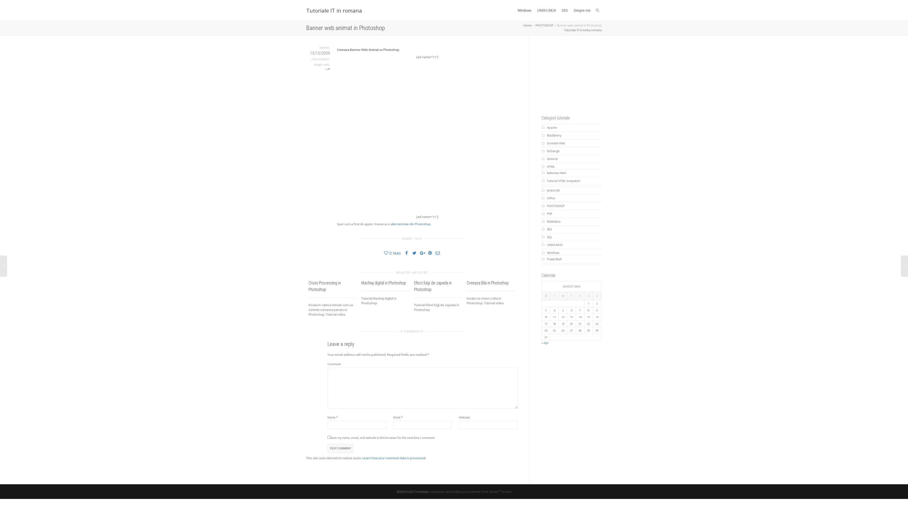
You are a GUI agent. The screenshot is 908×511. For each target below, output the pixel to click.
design (318, 64)
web (326, 64)
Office (551, 198)
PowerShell (554, 259)
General (552, 159)
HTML (551, 167)
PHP (549, 214)
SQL (549, 237)
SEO (565, 10)
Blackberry (554, 135)
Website (464, 417)
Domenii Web (556, 143)
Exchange (553, 151)
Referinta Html (556, 173)
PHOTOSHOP (321, 59)
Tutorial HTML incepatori (563, 181)
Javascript (553, 190)
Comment (334, 364)
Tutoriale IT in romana (334, 10)
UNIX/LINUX (546, 10)
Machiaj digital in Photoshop (383, 282)
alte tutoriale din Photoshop (411, 224)
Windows (525, 10)
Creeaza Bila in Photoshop (488, 282)
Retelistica (553, 222)
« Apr (545, 343)
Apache (552, 128)
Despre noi (582, 10)
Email (396, 417)
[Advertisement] (576, 76)
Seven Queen (500, 491)
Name (331, 417)
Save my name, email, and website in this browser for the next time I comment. (383, 438)
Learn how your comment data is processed (393, 458)
